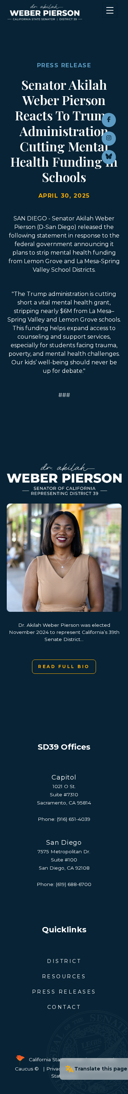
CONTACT (64, 1007)
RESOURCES (64, 976)
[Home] (54, 12)
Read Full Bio (64, 666)
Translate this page (100, 1069)
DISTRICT (64, 961)
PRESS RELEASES (64, 992)
